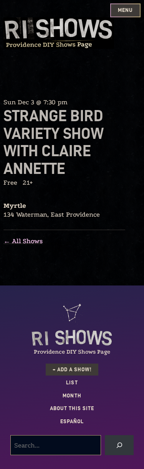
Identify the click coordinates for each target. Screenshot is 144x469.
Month (72, 396)
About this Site (72, 408)
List (72, 383)
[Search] (119, 445)
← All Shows (23, 241)
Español (72, 421)
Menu (125, 10)
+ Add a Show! (72, 369)
